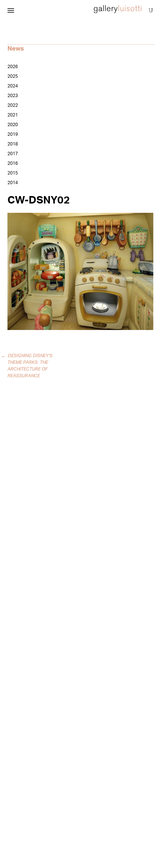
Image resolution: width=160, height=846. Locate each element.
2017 (12, 153)
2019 (12, 134)
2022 (12, 105)
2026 (12, 66)
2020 (12, 124)
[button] (11, 11)
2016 (12, 163)
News (15, 48)
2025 (12, 76)
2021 (12, 115)
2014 (12, 182)
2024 (12, 86)
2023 (12, 95)
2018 (12, 144)
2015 (12, 173)
